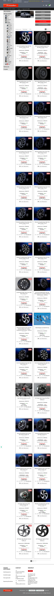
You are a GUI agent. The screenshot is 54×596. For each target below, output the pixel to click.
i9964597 (27, 261)
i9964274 (45, 50)
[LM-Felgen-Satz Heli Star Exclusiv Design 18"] (24, 531)
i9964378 (45, 156)
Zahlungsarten (22, 590)
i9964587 (45, 226)
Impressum (47, 590)
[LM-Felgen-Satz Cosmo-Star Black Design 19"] (42, 390)
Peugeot (18, 8)
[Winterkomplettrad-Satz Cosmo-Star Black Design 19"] (24, 460)
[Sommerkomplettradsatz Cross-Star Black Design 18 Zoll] (42, 73)
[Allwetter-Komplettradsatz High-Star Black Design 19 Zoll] (42, 214)
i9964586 (27, 50)
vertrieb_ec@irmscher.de (20, 583)
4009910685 (27, 543)
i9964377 (27, 156)
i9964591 (27, 367)
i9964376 (45, 120)
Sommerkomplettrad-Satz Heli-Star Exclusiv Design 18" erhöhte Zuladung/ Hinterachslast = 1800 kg (24, 329)
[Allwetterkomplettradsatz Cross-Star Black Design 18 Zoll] (24, 108)
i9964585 (45, 261)
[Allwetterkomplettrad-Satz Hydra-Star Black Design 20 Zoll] (42, 179)
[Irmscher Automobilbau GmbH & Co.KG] (10, 5)
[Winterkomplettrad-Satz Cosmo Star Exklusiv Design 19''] (42, 460)
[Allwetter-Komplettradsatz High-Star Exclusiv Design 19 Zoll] (24, 249)
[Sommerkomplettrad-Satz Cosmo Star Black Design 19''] (42, 425)
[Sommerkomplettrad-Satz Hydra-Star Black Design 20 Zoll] (42, 108)
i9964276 (45, 85)
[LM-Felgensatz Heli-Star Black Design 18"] (42, 531)
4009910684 (45, 543)
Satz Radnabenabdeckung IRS (24, 398)
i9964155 (27, 333)
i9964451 (45, 437)
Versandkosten (28, 58)
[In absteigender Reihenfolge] (30, 29)
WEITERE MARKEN (11, 8)
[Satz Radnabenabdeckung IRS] (24, 390)
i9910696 (45, 402)
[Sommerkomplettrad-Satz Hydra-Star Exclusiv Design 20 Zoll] (24, 143)
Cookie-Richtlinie (40, 590)
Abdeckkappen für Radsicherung (42, 327)
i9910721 (27, 401)
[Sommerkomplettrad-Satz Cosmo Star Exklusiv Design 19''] (24, 425)
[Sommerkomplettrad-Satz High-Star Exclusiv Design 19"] (42, 355)
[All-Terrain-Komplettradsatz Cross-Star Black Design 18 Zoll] (42, 38)
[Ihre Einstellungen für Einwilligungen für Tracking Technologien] (1, 447)
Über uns (9, 0)
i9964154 (45, 298)
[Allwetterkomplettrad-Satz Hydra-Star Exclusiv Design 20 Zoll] (24, 214)
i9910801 (27, 296)
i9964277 (27, 120)
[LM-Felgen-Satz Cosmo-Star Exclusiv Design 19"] (24, 495)
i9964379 (27, 191)
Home (4, 8)
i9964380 (45, 191)
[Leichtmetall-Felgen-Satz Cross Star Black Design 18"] (24, 284)
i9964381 (27, 226)
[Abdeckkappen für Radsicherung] (42, 319)
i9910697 (27, 508)
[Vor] (50, 29)
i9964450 (27, 437)
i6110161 (45, 330)
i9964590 (45, 367)
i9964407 (45, 508)
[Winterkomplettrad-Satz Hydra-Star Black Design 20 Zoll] (42, 143)
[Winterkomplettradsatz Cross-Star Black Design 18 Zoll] (24, 73)
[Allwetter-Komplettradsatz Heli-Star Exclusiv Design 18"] (42, 495)
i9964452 (45, 472)
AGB (27, 590)
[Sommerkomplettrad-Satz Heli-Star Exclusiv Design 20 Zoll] (24, 38)
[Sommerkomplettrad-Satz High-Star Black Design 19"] (24, 355)
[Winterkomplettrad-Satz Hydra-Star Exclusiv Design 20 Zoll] (24, 179)
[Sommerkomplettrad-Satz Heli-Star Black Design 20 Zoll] (42, 249)
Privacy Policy (32, 590)
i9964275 (27, 85)
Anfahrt (4, 0)
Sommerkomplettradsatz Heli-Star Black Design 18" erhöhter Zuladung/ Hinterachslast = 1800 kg (42, 293)
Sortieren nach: (18, 29)
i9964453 (27, 472)
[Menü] (46, 5)
